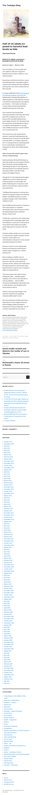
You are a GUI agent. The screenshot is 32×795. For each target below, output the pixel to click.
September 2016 (9, 674)
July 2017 (6, 653)
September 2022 (9, 519)
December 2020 (9, 564)
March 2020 (8, 584)
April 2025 (7, 452)
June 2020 (7, 577)
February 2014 (8, 679)
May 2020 (7, 580)
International (8, 735)
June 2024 (7, 474)
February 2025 (8, 457)
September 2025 (9, 444)
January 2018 (8, 640)
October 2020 (8, 569)
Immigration (8, 728)
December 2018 (8, 616)
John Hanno (5, 336)
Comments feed (9, 782)
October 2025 (8, 441)
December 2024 (9, 461)
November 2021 (8, 541)
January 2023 (8, 511)
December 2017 (8, 642)
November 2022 (9, 515)
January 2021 (8, 562)
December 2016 (8, 668)
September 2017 (9, 649)
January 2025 (8, 459)
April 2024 (7, 478)
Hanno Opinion (9, 717)
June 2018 (7, 629)
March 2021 (7, 558)
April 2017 (7, 659)
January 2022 (8, 536)
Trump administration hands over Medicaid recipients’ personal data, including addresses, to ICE (15, 410)
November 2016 (8, 670)
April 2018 (7, 633)
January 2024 (8, 485)
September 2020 (9, 571)
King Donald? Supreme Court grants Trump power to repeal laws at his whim (15, 416)
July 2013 (6, 681)
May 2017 (7, 657)
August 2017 (7, 651)
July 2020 (7, 575)
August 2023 (8, 495)
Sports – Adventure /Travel (12, 752)
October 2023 (8, 491)
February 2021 (8, 560)
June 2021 (7, 551)
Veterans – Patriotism (11, 765)
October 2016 (8, 672)
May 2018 (7, 631)
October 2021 (8, 543)
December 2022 (9, 513)
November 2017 (8, 644)
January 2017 (8, 666)
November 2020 (9, 567)
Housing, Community (10, 726)
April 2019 (7, 608)
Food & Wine (8, 713)
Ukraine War (8, 760)
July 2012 (6, 683)
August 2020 (8, 573)
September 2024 (9, 467)
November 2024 (9, 463)
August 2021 (7, 547)
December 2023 (9, 487)
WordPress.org (8, 784)
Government (8, 715)
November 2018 (9, 618)
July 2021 (6, 549)
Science (6, 750)
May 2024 (7, 476)
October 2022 (8, 517)
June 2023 (7, 500)
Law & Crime (8, 739)
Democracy (7, 704)
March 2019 (7, 610)
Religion (6, 748)
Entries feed (8, 780)
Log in (6, 778)
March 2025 (7, 454)
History (6, 722)
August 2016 (7, 677)
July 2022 (7, 523)
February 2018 (8, 638)
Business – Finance (10, 702)
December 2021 (8, 539)
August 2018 (7, 625)
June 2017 (7, 655)
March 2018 (7, 636)
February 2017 (8, 664)
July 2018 (6, 627)
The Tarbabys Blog (11, 5)
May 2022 (7, 528)
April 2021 (7, 556)
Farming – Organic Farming (13, 711)
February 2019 (8, 612)
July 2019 (6, 601)
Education (7, 707)
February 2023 (8, 508)
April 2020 (7, 582)
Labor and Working (13, 337)
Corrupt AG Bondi (9, 420)
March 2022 (7, 532)
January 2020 (8, 588)
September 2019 (9, 597)
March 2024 (7, 480)
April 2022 (7, 530)
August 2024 (8, 470)
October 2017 (8, 646)
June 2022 (7, 526)
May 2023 (7, 502)
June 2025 (7, 448)
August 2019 (7, 599)
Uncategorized (8, 763)
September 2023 (9, 493)
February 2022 (8, 534)
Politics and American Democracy (14, 745)
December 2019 (8, 590)
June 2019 (7, 603)
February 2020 (8, 586)
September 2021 (9, 545)
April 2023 (7, 504)
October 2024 (8, 465)
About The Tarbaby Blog (11, 700)
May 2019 (7, 605)
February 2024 (8, 482)
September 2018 (9, 623)
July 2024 (7, 472)
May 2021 (7, 554)
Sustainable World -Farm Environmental (16, 754)
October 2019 (8, 595)
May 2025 (7, 450)
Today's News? (8, 758)
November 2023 (9, 489)
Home (6, 724)
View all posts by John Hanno (9, 330)
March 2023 (7, 506)
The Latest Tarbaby (10, 756)
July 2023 (7, 498)
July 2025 (7, 446)
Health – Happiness (10, 720)
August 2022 (8, 521)
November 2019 (8, 592)
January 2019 (8, 614)
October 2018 (8, 621)
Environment (21, 336)
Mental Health (8, 741)
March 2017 (7, 661)
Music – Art (7, 743)
